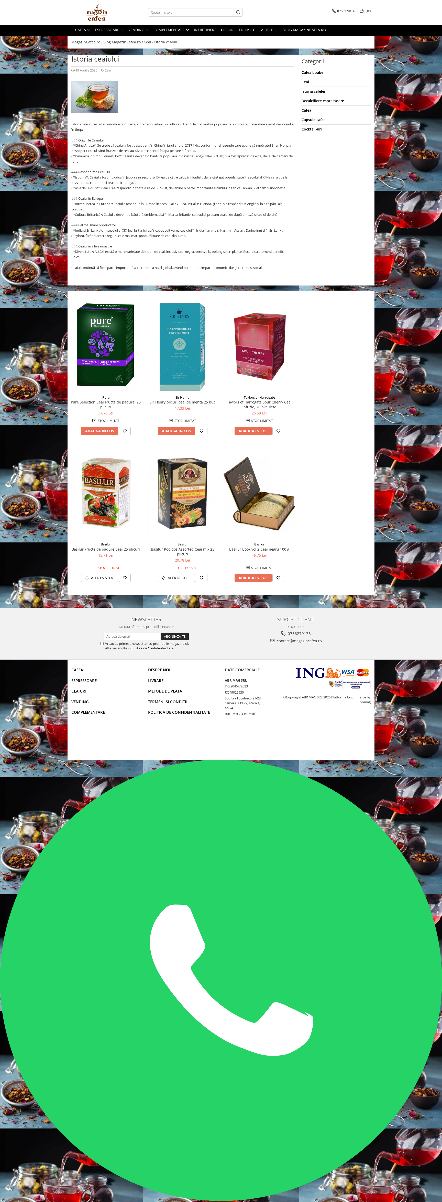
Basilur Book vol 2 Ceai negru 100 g (259, 549)
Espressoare (84, 680)
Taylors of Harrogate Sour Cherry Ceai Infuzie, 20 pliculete (259, 404)
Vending (80, 701)
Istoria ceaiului (167, 42)
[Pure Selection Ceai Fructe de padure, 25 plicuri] (106, 346)
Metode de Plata (165, 691)
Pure (105, 397)
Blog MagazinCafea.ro (304, 29)
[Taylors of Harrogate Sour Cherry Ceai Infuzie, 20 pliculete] (259, 346)
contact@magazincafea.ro (299, 640)
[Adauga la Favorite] (125, 431)
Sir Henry (182, 397)
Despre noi (159, 669)
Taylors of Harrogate (259, 397)
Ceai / (148, 42)
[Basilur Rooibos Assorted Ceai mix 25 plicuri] (182, 493)
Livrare (155, 680)
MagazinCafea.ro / (87, 42)
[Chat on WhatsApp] (221, 1199)
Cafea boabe (312, 72)
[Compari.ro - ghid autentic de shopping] (89, 740)
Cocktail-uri (312, 129)
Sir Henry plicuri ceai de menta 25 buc (182, 402)
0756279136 (299, 633)
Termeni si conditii (167, 701)
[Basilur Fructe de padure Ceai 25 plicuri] (106, 493)
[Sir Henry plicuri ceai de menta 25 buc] (182, 346)
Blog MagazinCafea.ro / (123, 42)
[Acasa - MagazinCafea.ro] (97, 12)
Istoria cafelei (313, 91)
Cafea (306, 110)
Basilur (106, 544)
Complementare (88, 712)
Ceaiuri (78, 691)
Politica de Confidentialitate (152, 648)
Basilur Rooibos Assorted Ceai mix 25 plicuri (182, 551)
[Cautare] (238, 12)
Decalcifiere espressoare (323, 100)
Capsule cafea (314, 119)
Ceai (108, 70)
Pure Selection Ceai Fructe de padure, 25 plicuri (106, 404)
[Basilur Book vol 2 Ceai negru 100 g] (259, 493)
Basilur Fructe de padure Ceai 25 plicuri (106, 549)
